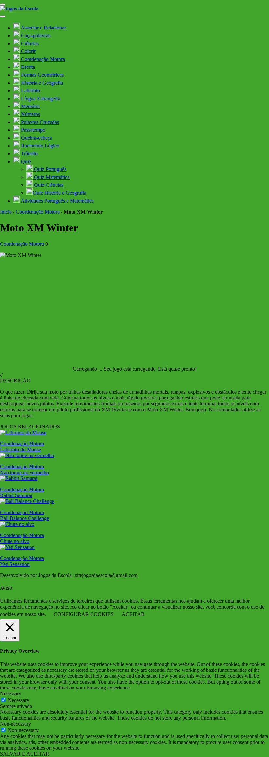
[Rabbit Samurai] (18, 478)
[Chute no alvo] (17, 524)
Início (6, 212)
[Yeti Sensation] (17, 547)
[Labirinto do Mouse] (23, 432)
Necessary (18, 700)
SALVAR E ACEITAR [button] (24, 754)
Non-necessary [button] (15, 724)
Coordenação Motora (38, 212)
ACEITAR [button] (133, 614)
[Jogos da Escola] (19, 8)
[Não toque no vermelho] (27, 455)
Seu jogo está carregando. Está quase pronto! (150, 369)
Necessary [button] (10, 693)
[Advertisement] (134, 309)
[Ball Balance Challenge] (27, 501)
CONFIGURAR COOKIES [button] (84, 614)
